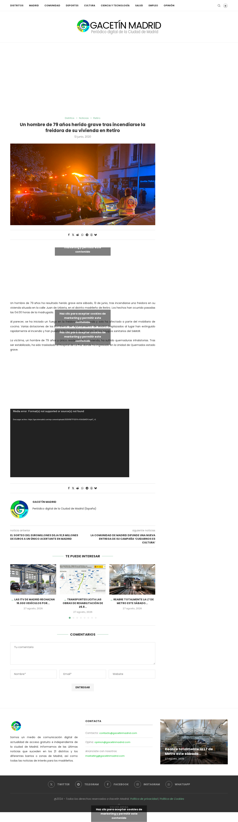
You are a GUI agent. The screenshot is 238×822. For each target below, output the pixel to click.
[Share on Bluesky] (95, 235)
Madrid (34, 5)
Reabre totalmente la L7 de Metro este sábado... (134, 601)
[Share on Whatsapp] (82, 235)
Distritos (16, 5)
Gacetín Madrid (44, 502)
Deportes (72, 5)
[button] (15, 591)
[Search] (219, 5)
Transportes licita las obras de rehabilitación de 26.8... (82, 603)
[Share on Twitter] (73, 235)
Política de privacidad (144, 799)
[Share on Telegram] (87, 235)
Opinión (169, 5)
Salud (139, 5)
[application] (69, 443)
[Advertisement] (119, 80)
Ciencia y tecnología (115, 5)
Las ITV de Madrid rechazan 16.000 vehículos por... (34, 601)
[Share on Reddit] (77, 235)
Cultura (89, 5)
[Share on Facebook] (68, 235)
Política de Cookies (172, 799)
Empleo (153, 5)
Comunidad (52, 5)
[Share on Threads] (91, 235)
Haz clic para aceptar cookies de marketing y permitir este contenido (83, 247)
